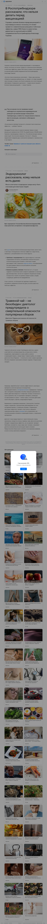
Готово (23, 468)
